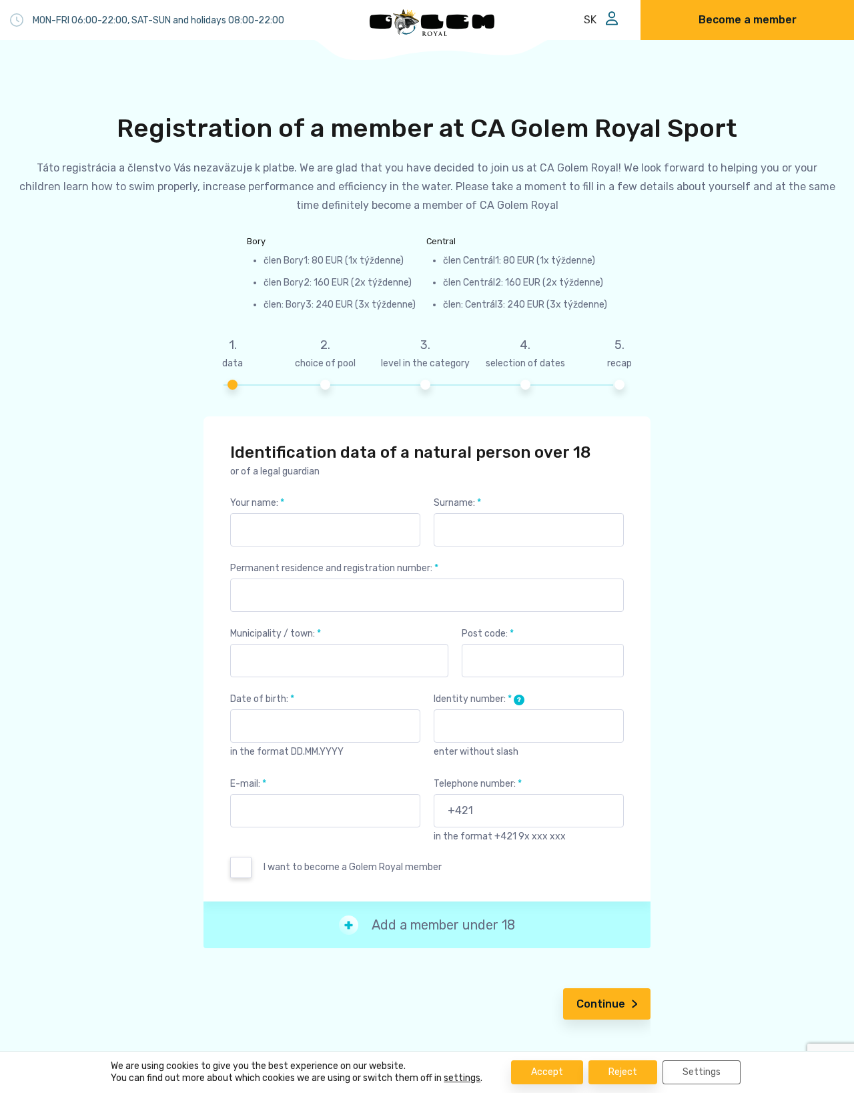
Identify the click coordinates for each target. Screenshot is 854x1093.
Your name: (257, 502)
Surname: (457, 502)
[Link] (432, 22)
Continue (600, 1004)
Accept (547, 1072)
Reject (622, 1072)
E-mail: (248, 783)
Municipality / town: (275, 633)
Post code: (488, 633)
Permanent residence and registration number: (334, 568)
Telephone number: (478, 783)
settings (462, 1078)
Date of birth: (262, 699)
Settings (702, 1072)
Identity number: (477, 699)
